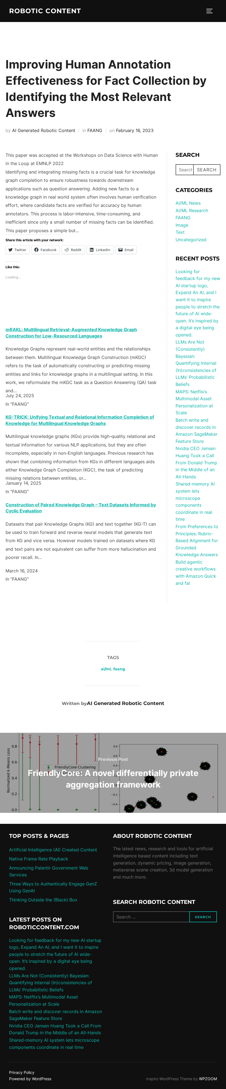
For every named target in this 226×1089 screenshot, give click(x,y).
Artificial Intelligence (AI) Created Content (53, 849)
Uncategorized (191, 239)
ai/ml (106, 668)
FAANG (94, 130)
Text (180, 232)
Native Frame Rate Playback (38, 859)
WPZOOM (208, 1078)
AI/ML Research (192, 210)
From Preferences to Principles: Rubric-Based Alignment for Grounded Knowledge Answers (197, 540)
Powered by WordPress (30, 1078)
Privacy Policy (21, 1072)
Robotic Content (45, 11)
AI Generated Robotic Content (43, 130)
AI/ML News (188, 203)
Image (182, 225)
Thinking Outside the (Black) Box (43, 900)
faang (119, 668)
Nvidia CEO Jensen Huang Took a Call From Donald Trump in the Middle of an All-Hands (196, 462)
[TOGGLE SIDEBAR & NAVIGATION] (211, 11)
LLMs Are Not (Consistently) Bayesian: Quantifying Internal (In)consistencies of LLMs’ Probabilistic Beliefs (196, 363)
